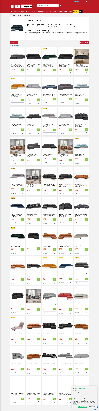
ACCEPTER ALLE (82, 406)
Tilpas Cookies (92, 406)
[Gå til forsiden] (11, 15)
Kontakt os (14, 1)
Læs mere (75, 404)
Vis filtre (12, 42)
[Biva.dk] (22, 6)
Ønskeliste (20, 1)
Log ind (86, 1)
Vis (22, 69)
